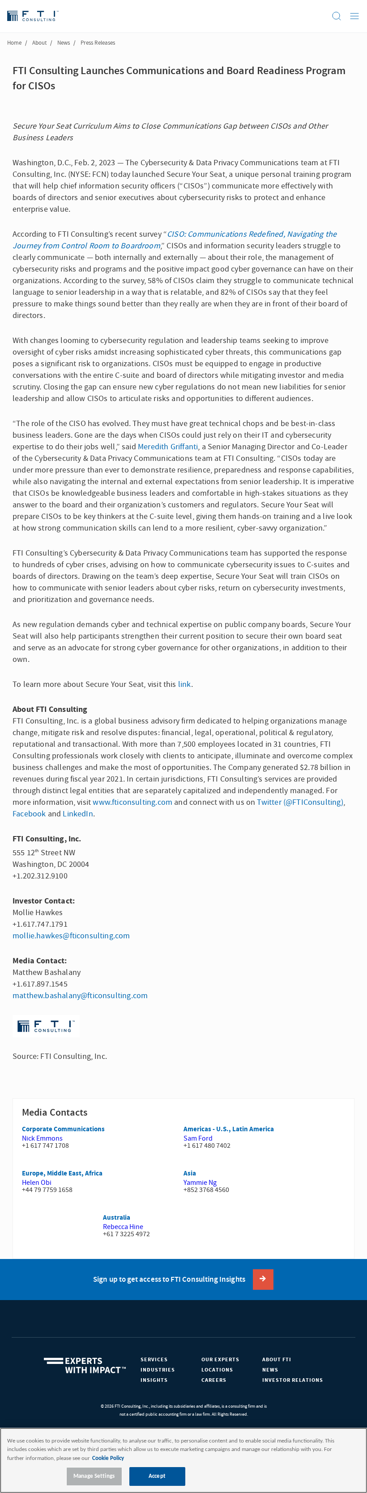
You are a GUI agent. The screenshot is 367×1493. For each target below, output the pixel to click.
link (184, 684)
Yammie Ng (200, 1182)
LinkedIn (78, 814)
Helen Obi (36, 1182)
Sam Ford (198, 1138)
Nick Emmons (42, 1138)
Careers (213, 1380)
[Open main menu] (354, 16)
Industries (158, 1370)
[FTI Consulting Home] (33, 16)
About (39, 42)
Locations (217, 1370)
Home (14, 42)
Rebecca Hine (123, 1226)
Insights (154, 1380)
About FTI (276, 1359)
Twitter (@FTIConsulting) (300, 802)
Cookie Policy (108, 1458)
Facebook (29, 814)
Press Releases (98, 42)
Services (154, 1359)
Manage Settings (94, 1476)
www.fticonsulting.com (132, 802)
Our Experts (220, 1359)
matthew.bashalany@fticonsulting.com (80, 996)
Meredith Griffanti (168, 447)
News (63, 42)
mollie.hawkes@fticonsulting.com (71, 936)
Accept (157, 1476)
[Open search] (336, 16)
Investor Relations (292, 1380)
